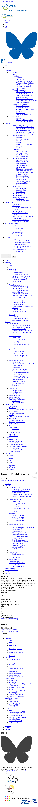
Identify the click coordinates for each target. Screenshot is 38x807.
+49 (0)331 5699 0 (9, 771)
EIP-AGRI (19, 142)
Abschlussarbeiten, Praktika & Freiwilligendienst (21, 247)
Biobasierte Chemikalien (20, 213)
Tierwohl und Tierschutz (23, 114)
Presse (7, 22)
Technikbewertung (22, 93)
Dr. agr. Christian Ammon (9, 630)
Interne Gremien (21, 88)
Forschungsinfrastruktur (19, 158)
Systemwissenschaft (22, 102)
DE (6, 65)
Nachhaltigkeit (20, 113)
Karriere (7, 237)
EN (6, 67)
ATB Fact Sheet (17, 235)
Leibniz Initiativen (22, 151)
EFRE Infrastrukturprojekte (24, 144)
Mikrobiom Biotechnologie (24, 92)
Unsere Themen (10, 202)
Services (7, 453)
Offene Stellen (16, 239)
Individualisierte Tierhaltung (25, 128)
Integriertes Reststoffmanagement (26, 134)
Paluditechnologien (18, 211)
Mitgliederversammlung (23, 85)
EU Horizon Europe (22, 139)
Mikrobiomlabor (21, 167)
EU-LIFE (19, 146)
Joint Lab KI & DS (22, 153)
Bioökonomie (16, 204)
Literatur (19, 118)
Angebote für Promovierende (21, 242)
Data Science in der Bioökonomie (26, 100)
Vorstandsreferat (21, 79)
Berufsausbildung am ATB (20, 241)
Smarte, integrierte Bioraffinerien (22, 216)
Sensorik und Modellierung (24, 99)
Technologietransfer (22, 200)
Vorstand (19, 78)
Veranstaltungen (17, 227)
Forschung (8, 123)
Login (10, 460)
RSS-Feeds (8, 28)
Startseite (3, 480)
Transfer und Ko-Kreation (20, 197)
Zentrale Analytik (21, 165)
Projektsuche (20, 137)
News (14, 225)
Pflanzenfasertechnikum (23, 171)
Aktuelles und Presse (11, 223)
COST (18, 148)
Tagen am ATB (17, 234)
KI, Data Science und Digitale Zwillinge (21, 409)
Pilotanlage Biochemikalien (24, 169)
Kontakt (7, 21)
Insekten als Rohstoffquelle (20, 220)
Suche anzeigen (6, 255)
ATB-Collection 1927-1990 (24, 121)
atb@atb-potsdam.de (27, 771)
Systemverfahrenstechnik (24, 95)
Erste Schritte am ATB (19, 250)
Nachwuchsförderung (23, 106)
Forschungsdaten (17, 195)
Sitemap (11, 469)
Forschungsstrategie (18, 193)
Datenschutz (12, 467)
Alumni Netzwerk (18, 251)
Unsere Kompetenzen (19, 90)
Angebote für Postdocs (19, 244)
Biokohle (15, 214)
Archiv (18, 230)
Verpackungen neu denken (20, 221)
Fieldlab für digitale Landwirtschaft (22, 163)
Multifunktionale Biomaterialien (26, 132)
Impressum (12, 466)
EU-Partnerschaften (22, 157)
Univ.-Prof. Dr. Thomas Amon (10, 631)
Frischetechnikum (21, 179)
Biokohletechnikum (22, 176)
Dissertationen (20, 192)
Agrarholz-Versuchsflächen (24, 172)
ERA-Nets (19, 141)
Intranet (11, 458)
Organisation (16, 76)
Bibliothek (19, 185)
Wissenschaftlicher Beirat (24, 86)
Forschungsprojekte (18, 135)
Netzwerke (15, 150)
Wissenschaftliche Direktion (25, 83)
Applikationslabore (22, 183)
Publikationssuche (21, 188)
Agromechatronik (21, 97)
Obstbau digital (17, 218)
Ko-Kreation (20, 199)
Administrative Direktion (24, 81)
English (7, 260)
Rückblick (19, 228)
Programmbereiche (18, 125)
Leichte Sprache (8, 62)
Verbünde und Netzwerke (24, 155)
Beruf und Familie (22, 107)
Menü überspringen (7, 1)
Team (14, 74)
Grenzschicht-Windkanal (24, 178)
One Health (16, 206)
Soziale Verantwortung (19, 104)
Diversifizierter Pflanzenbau (25, 127)
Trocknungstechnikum (23, 181)
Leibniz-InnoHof (21, 160)
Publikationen (16, 186)
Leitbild (14, 72)
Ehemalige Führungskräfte (24, 120)
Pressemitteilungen (18, 232)
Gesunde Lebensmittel (23, 130)
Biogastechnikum (21, 174)
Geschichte (15, 116)
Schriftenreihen (21, 190)
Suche (6, 26)
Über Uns (8, 71)
